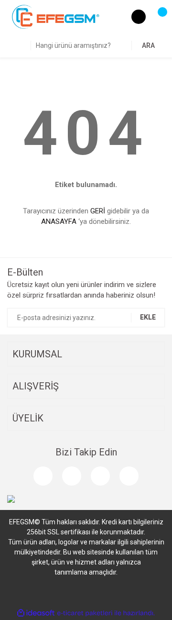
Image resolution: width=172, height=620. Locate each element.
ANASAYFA (58, 221)
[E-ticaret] (85, 613)
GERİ (97, 211)
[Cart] (157, 17)
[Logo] (55, 16)
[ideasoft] (36, 613)
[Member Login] (138, 17)
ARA (148, 45)
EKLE (148, 317)
